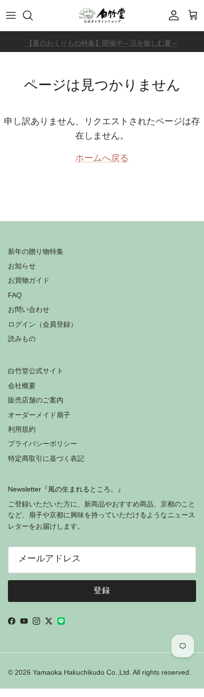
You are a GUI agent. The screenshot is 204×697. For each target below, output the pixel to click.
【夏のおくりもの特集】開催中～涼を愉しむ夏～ (102, 43)
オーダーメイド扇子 (39, 415)
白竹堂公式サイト (35, 371)
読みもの (22, 339)
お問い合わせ (29, 309)
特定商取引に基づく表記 (46, 458)
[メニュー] (11, 15)
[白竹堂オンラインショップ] (102, 15)
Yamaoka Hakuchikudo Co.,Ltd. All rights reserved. (112, 672)
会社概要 (22, 386)
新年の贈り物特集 (35, 251)
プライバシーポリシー (42, 444)
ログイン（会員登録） (42, 324)
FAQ (15, 295)
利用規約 (22, 429)
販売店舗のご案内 (35, 400)
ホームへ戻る (102, 158)
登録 (102, 591)
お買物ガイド (29, 280)
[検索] (33, 15)
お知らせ (22, 266)
